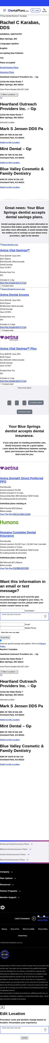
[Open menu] (4, 10)
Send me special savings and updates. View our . (23, 645)
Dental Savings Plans (9, 67)
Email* (27, 624)
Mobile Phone (30, 628)
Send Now (5, 638)
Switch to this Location (10, 142)
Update (24, 1038)
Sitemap (4, 929)
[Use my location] (45, 616)
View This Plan (6, 514)
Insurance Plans (7, 72)
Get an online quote (21, 514)
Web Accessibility (29, 929)
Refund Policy (22, 936)
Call (20, 568)
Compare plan (8, 286)
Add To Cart (21, 283)
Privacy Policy (43, 929)
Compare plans (36, 403)
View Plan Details (7, 283)
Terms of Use (15, 929)
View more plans (24, 388)
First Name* (30, 611)
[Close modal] (2, 1007)
